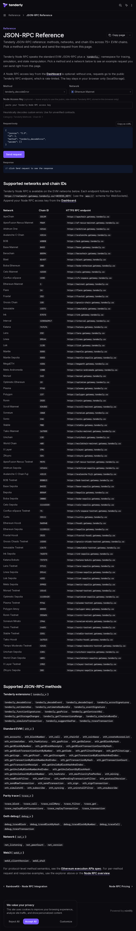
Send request (14, 154)
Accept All (31, 921)
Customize (66, 921)
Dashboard (54, 74)
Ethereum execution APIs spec (81, 868)
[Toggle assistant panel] (126, 5)
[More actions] (131, 5)
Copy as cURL (124, 124)
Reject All (14, 921)
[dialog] (40, 913)
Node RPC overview (97, 873)
